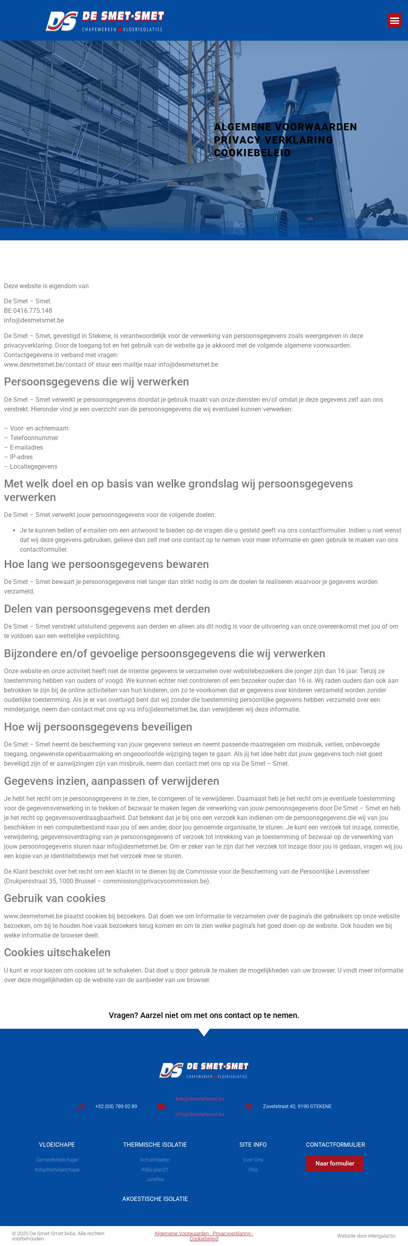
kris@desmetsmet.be (200, 1099)
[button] (394, 20)
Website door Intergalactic (366, 1236)
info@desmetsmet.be (199, 1114)
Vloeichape (57, 1144)
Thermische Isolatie (155, 1144)
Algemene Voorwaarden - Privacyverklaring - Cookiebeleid (204, 1236)
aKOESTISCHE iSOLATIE (155, 1199)
